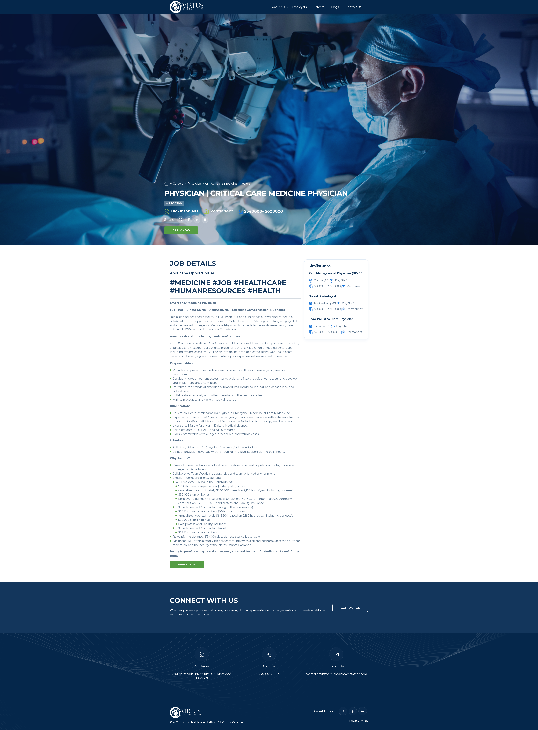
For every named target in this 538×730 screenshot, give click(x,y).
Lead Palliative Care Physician (331, 319)
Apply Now (181, 230)
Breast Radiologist (322, 296)
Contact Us (353, 7)
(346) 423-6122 (269, 674)
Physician (194, 183)
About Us (278, 7)
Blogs (335, 7)
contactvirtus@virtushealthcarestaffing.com (336, 674)
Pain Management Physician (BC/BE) (336, 273)
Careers (319, 7)
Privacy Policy (358, 721)
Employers (299, 7)
